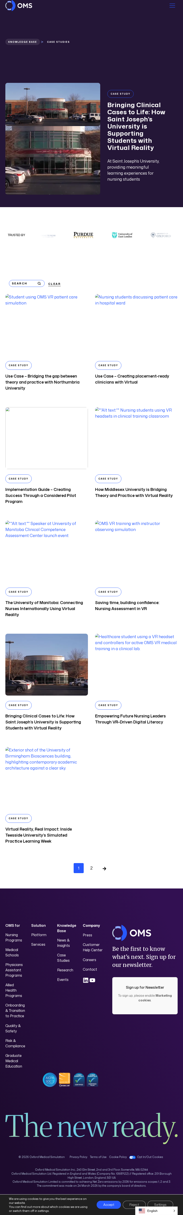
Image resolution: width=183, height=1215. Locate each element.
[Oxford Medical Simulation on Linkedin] (86, 980)
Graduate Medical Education (13, 1061)
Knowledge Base (22, 41)
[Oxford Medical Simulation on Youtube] (92, 980)
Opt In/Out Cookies (150, 1157)
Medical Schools (12, 952)
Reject (134, 1205)
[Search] (39, 283)
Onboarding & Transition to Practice (15, 1010)
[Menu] (172, 5)
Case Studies (63, 958)
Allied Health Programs (13, 990)
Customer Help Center (93, 947)
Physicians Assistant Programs (14, 970)
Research (65, 970)
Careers (89, 959)
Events (63, 979)
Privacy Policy (78, 1157)
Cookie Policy (118, 1157)
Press (87, 935)
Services (38, 944)
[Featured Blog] (52, 104)
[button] (156, 1211)
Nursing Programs (13, 937)
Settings (160, 1205)
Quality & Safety (13, 1028)
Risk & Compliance (15, 1043)
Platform (38, 934)
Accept (108, 1205)
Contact (90, 969)
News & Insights (63, 943)
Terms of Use (98, 1157)
